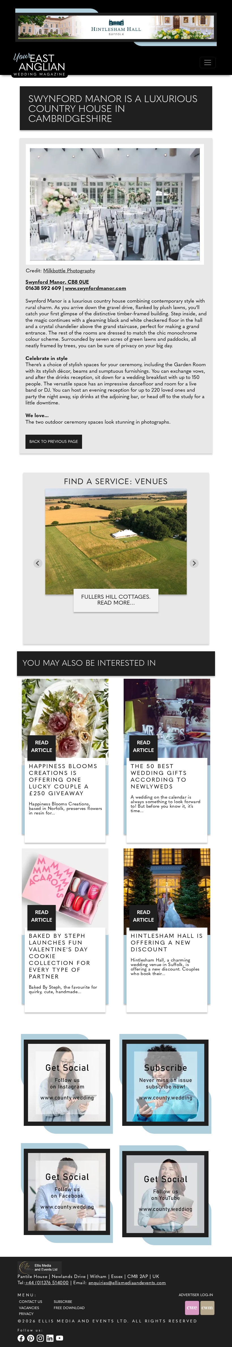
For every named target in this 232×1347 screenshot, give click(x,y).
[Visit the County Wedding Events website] (192, 1308)
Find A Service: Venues (116, 482)
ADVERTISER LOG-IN (196, 1295)
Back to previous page (53, 442)
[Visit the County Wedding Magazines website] (207, 1308)
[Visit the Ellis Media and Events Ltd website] (40, 1268)
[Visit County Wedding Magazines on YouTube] (60, 1338)
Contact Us (30, 1302)
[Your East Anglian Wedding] (39, 65)
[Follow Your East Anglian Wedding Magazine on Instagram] (67, 1083)
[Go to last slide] (37, 563)
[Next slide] (194, 563)
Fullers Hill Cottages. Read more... (116, 600)
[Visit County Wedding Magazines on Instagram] (41, 1338)
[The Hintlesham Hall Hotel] (116, 27)
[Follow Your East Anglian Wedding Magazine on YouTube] (165, 1194)
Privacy (26, 1314)
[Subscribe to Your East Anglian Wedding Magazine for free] (165, 1083)
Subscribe (63, 1302)
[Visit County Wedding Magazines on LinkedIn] (50, 1338)
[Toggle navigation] (208, 62)
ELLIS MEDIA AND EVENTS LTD (82, 1321)
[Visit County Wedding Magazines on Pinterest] (31, 1338)
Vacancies (29, 1308)
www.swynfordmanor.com (95, 288)
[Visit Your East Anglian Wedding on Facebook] (22, 1338)
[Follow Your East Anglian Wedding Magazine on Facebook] (67, 1192)
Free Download (69, 1308)
